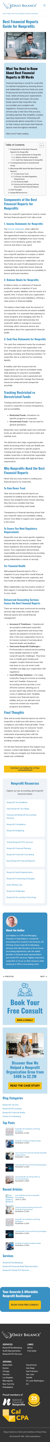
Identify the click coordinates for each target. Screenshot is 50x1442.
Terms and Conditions (26, 1432)
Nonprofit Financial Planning (19, 848)
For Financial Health (21, 182)
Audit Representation (12, 1351)
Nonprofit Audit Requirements (20, 872)
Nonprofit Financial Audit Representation (20, 1266)
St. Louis (29, 1381)
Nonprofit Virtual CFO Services (16, 1270)
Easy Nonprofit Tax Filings (18, 809)
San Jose (30, 1374)
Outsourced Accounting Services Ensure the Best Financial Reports (26, 185)
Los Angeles (8, 1378)
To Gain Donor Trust (21, 174)
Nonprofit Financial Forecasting (20, 854)
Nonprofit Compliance (16, 824)
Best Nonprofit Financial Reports (21, 861)
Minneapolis (8, 1381)
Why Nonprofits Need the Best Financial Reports (26, 170)
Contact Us (13, 1432)
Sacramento (31, 1365)
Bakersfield (7, 1365)
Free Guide (31, 1351)
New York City (8, 1384)
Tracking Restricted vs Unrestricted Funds (24, 164)
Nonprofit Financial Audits (14, 1112)
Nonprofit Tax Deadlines (17, 802)
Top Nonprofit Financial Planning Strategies (31, 1165)
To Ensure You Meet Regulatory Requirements (25, 178)
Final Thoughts (16, 190)
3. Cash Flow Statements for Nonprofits (28, 160)
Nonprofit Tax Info (11, 1105)
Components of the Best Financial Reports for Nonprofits (23, 150)
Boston (6, 1368)
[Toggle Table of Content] (40, 145)
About (30, 1348)
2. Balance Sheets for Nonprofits (26, 157)
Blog (8, 13)
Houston (6, 1374)
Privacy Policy (41, 1432)
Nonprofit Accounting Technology (21, 897)
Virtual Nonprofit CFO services (20, 842)
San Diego (30, 1368)
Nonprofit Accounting (12, 1108)
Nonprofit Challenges (16, 891)
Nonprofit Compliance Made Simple (28, 1141)
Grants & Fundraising (12, 1116)
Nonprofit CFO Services (12, 1354)
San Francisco (32, 1371)
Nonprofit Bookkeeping (13, 1262)
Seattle (29, 1378)
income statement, (16, 229)
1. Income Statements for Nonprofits (27, 155)
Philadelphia (8, 1387)
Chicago (6, 1371)
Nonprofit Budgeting (15, 830)
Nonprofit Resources (18, 193)
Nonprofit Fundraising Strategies (21, 878)
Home (4, 13)
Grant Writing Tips (14, 885)
